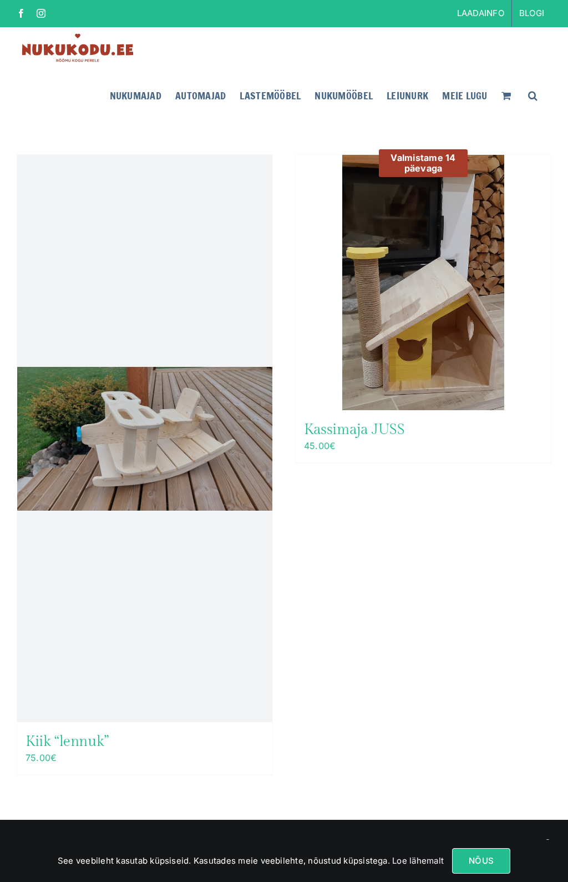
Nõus (481, 860)
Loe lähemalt (417, 860)
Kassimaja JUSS (354, 429)
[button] (532, 94)
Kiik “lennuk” (67, 741)
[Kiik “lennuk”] (144, 438)
